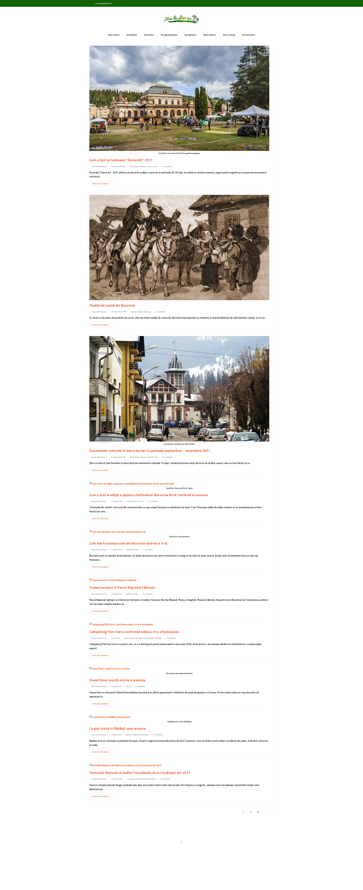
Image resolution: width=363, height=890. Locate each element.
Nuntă (133, 312)
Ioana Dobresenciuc (99, 166)
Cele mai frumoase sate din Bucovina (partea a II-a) (128, 543)
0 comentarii (167, 166)
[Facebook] (261, 3)
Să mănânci (131, 35)
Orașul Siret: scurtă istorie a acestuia (117, 680)
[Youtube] (270, 3)
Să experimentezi (169, 35)
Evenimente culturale (138, 166)
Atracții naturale (133, 549)
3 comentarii (148, 549)
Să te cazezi (113, 35)
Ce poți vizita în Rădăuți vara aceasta (117, 728)
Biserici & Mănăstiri (133, 735)
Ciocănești (131, 779)
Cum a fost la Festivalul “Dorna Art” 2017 (120, 159)
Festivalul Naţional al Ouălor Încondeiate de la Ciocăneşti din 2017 (139, 772)
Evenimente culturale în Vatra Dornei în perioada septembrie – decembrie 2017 (149, 450)
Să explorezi (190, 35)
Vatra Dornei (152, 166)
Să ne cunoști (229, 35)
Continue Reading (100, 184)
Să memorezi (248, 35)
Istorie (128, 686)
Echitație (145, 735)
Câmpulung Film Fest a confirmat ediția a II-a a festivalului (134, 631)
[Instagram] (266, 3)
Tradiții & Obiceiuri (144, 312)
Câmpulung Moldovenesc (134, 638)
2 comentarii (160, 312)
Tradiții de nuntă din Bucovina (112, 305)
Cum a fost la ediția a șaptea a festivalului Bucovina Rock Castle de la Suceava (148, 494)
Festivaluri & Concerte (135, 501)
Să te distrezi (209, 35)
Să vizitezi (149, 35)
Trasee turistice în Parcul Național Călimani (122, 587)
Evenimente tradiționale (146, 779)
